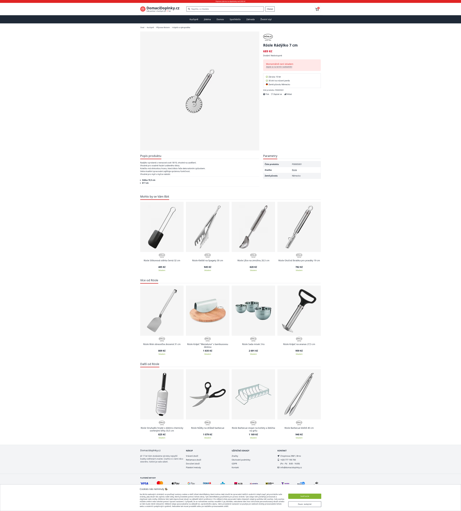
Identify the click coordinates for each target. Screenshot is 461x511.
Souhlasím (304, 496)
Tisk (267, 94)
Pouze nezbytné (304, 504)
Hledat (270, 9)
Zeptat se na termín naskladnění (279, 67)
